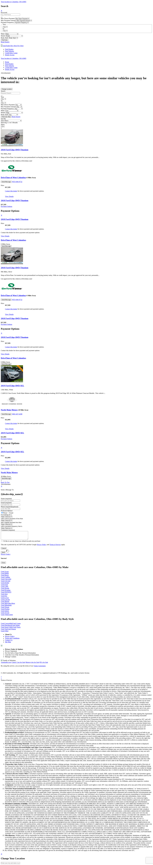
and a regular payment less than (11, 522)
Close (3, 562)
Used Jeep (4, 594)
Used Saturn (5, 611)
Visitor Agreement (39, 666)
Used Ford (4, 585)
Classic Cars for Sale (18, 662)
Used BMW (5, 573)
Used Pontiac (5, 609)
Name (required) (6, 498)
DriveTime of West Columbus (13, 177)
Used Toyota (5, 613)
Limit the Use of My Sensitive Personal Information (22, 655)
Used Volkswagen (7, 614)
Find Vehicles (9, 51)
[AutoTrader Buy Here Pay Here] (12, 46)
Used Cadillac (5, 577)
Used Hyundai (5, 590)
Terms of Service (55, 544)
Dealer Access (9, 55)
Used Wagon (11, 629)
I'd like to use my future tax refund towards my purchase (21, 541)
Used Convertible (6, 623)
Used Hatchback (6, 625)
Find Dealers (9, 49)
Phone (9, 507)
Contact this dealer (11, 191)
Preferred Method (6, 511)
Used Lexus (5, 598)
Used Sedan (16, 625)
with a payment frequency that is (11, 526)
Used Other (4, 631)
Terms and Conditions (12, 638)
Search (3, 91)
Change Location (7, 89)
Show (3, 124)
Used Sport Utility (7, 627)
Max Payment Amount (8, 20)
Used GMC (5, 586)
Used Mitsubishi (6, 605)
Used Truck (17, 627)
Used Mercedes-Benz (8, 603)
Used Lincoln (5, 599)
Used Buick (5, 575)
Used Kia (4, 596)
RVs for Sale (44, 662)
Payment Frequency (7, 22)
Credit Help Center (11, 53)
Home (7, 62)
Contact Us (8, 640)
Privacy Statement (11, 651)
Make (3, 34)
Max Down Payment (8, 18)
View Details (9, 196)
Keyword (4, 12)
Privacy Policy (41, 544)
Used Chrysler (5, 581)
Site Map (8, 642)
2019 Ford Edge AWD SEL (12, 386)
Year (2, 97)
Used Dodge (5, 583)
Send (3, 552)
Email (11, 513)
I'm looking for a (6, 515)
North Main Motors (9, 410)
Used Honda (5, 588)
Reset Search (5, 42)
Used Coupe (16, 623)
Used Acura (5, 571)
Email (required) (6, 503)
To (3, 29)
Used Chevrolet (6, 579)
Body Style (4, 38)
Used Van (4, 629)
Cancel (4, 548)
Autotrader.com (6, 662)
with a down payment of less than (12, 518)
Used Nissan (5, 607)
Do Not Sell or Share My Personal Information (20, 653)
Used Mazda (5, 601)
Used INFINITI (6, 592)
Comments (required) (8, 530)
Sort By (3, 119)
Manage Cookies (10, 657)
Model (3, 36)
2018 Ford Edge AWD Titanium (14, 150)
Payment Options (6, 206)
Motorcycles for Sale (32, 662)
